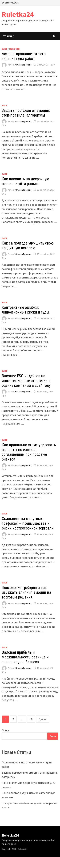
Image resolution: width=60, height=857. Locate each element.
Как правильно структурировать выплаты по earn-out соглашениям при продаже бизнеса (29, 452)
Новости (14, 48)
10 (31, 719)
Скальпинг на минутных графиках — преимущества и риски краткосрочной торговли (28, 523)
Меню (10, 36)
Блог (5, 48)
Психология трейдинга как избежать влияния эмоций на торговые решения (26, 592)
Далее (42, 719)
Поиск (6, 730)
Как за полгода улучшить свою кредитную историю (28, 245)
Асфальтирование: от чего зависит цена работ (24, 56)
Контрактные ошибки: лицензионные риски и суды (25, 309)
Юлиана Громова (23, 64)
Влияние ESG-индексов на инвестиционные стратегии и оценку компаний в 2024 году (26, 381)
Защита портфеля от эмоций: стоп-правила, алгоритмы (26, 113)
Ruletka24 (18, 14)
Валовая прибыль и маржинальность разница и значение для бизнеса (25, 657)
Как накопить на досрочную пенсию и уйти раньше (25, 181)
